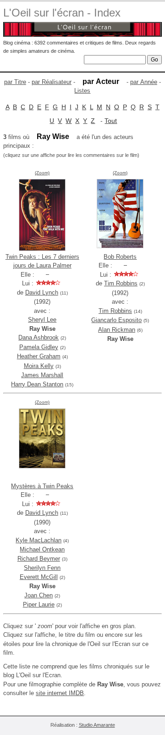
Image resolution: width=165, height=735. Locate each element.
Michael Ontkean (42, 549)
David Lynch (41, 292)
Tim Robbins (121, 283)
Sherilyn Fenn (42, 567)
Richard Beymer (38, 558)
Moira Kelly (39, 365)
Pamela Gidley (38, 347)
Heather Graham (38, 356)
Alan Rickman (116, 329)
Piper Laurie (39, 604)
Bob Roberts (120, 256)
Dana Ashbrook (38, 337)
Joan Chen (38, 595)
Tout (110, 120)
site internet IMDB (60, 693)
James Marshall (42, 375)
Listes (82, 90)
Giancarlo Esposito (116, 320)
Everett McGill (39, 577)
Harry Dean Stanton (37, 384)
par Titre (15, 81)
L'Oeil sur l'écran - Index (62, 12)
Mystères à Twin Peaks (42, 486)
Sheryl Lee (42, 319)
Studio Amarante (97, 725)
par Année (143, 81)
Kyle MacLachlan (38, 540)
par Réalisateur (52, 81)
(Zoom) (42, 172)
